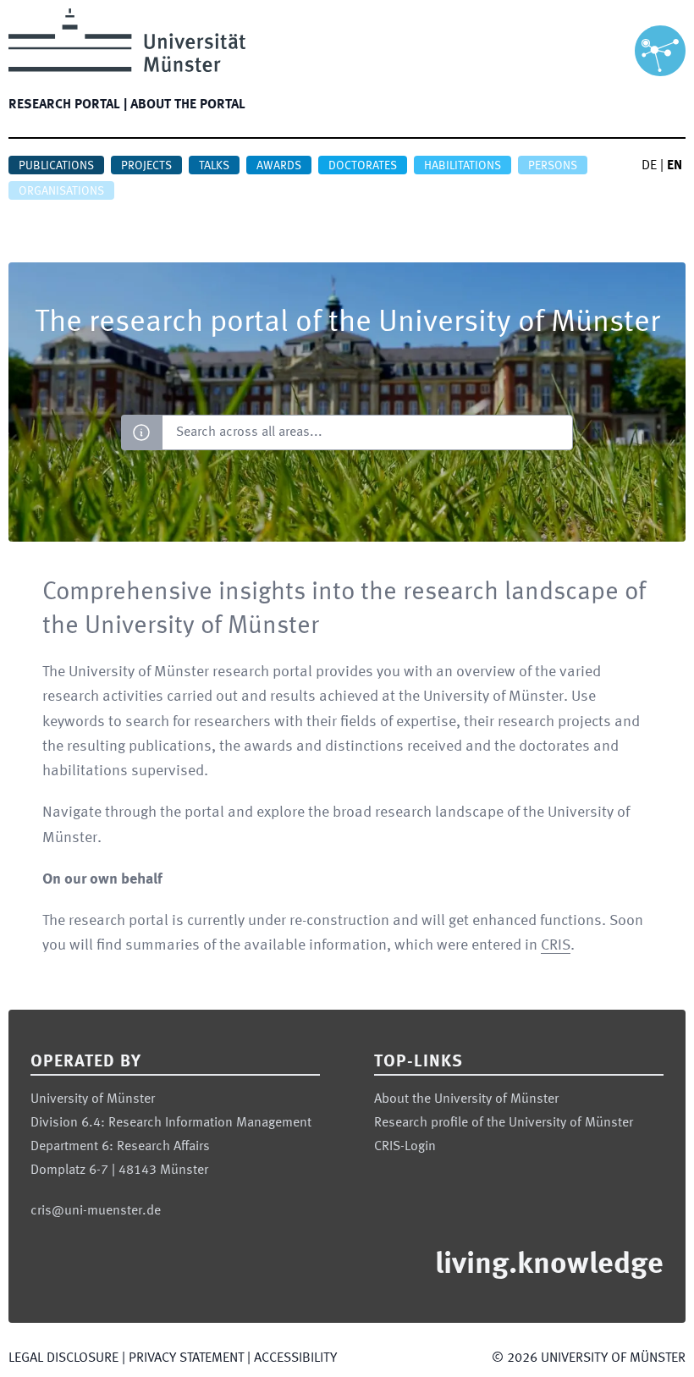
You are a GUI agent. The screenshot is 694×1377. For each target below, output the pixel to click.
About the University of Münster (466, 1099)
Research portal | (67, 105)
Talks (214, 166)
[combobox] (367, 432)
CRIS (555, 945)
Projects (146, 166)
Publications (56, 166)
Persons (552, 166)
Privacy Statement (186, 1358)
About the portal (187, 105)
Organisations (61, 191)
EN (674, 166)
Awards (278, 166)
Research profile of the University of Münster (503, 1123)
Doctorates (362, 166)
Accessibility (295, 1358)
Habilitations (462, 166)
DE (649, 166)
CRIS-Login (405, 1147)
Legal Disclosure (63, 1358)
